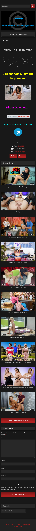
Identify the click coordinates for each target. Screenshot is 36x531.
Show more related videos (18, 420)
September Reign (19, 151)
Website (3, 475)
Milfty (14, 156)
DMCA (18, 524)
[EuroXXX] (15, 2)
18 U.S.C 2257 (8, 524)
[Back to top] (31, 525)
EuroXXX (21, 146)
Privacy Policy (27, 524)
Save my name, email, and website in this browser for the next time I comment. (17, 488)
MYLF (22, 156)
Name (3, 460)
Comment (4, 438)
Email (3, 468)
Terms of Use (18, 526)
